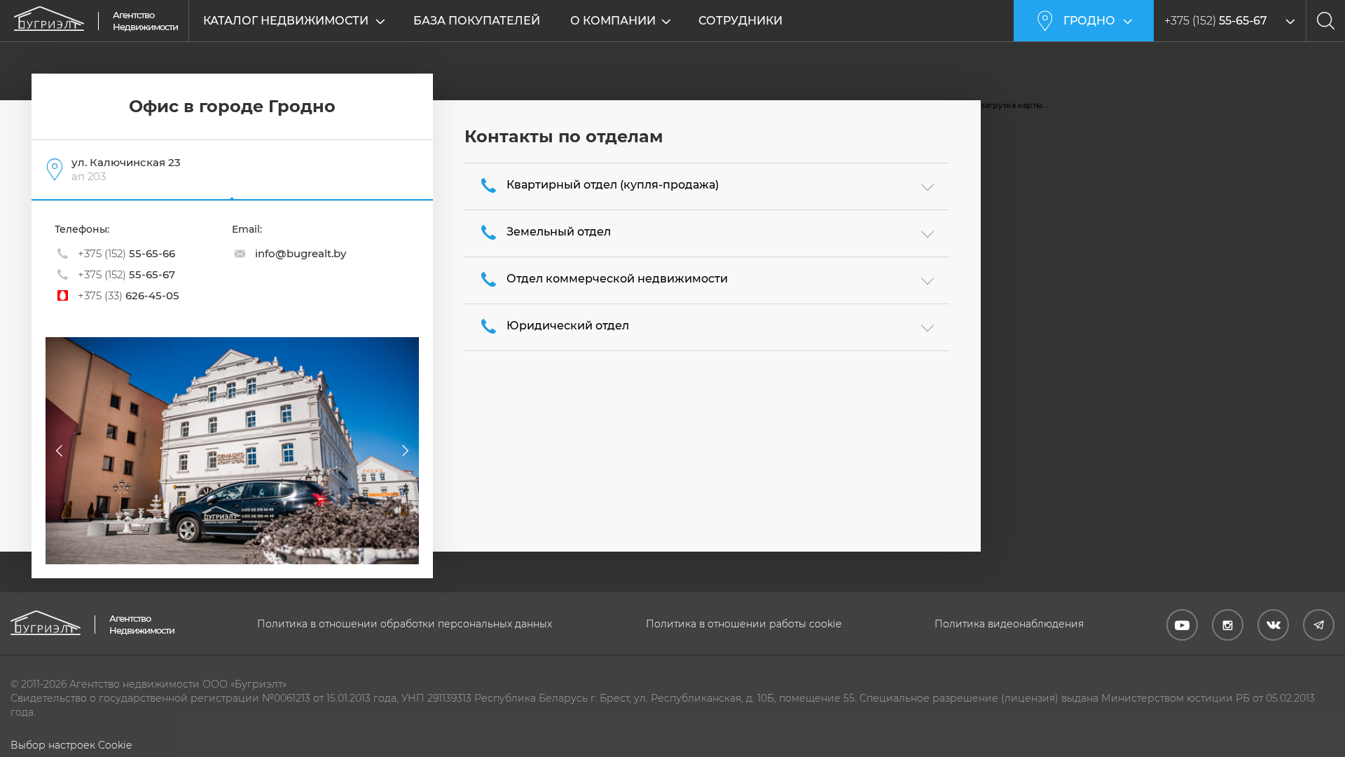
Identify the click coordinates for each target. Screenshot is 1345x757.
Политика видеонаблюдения (1009, 624)
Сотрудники (740, 20)
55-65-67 (126, 274)
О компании (613, 20)
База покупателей (476, 20)
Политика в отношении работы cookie (743, 624)
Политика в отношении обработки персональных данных (404, 624)
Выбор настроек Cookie (71, 745)
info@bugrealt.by (300, 253)
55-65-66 (126, 253)
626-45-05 (128, 295)
